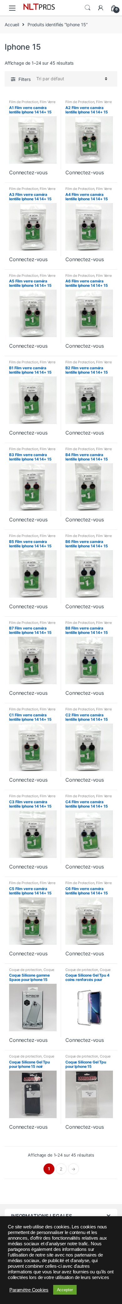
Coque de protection (25, 970)
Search (87, 7)
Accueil (12, 24)
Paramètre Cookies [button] (28, 1289)
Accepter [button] (65, 1289)
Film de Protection (23, 102)
